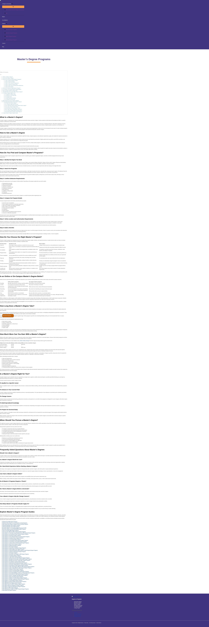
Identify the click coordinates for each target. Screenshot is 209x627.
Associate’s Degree (78, 601)
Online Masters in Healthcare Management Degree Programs (14, 551)
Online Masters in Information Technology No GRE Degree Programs (15, 554)
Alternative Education (78, 605)
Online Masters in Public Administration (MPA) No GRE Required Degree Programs (18, 566)
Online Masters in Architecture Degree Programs (11, 535)
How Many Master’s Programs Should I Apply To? (14, 111)
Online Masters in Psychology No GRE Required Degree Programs (15, 565)
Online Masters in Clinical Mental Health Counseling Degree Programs (15, 536)
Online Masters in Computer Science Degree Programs (12, 537)
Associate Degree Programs (11, 29)
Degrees (3, 23)
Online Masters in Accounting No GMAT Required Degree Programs (15, 534)
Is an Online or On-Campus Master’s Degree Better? (12, 89)
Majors (3, 16)
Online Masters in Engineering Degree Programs (11, 545)
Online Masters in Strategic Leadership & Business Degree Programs (15, 579)
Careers (3, 43)
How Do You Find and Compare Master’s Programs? (12, 79)
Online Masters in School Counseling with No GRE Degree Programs (15, 571)
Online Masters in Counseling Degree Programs (11, 539)
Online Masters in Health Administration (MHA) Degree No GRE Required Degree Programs (20, 550)
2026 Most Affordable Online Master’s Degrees (11, 525)
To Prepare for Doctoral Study (10, 99)
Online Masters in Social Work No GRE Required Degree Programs (15, 574)
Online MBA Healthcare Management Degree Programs (13, 585)
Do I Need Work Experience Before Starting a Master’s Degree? (16, 105)
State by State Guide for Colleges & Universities (15, 9)
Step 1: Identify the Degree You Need (12, 80)
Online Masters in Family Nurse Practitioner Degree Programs (14, 547)
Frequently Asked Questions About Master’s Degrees (12, 101)
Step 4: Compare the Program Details (12, 84)
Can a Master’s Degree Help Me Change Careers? (14, 110)
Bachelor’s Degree (77, 602)
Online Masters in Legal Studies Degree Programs (12, 556)
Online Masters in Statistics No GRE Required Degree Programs (14, 577)
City (6, 13)
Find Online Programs (7, 315)
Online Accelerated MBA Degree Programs (10, 530)
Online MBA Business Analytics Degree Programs (11, 582)
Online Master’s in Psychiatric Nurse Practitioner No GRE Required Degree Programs (18, 532)
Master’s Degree (77, 604)
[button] (12, 4)
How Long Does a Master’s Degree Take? (10, 90)
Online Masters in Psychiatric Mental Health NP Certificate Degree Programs (17, 564)
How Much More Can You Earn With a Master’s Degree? (13, 91)
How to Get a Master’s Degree (8, 78)
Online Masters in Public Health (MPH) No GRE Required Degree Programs (16, 567)
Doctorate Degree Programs (11, 39)
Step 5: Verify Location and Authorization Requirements (14, 85)
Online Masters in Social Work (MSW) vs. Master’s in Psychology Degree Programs (18, 572)
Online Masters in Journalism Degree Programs (11, 555)
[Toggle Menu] (13, 7)
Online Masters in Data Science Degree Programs (11, 544)
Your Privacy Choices (92, 622)
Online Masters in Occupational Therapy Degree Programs (13, 561)
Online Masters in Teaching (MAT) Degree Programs (12, 580)
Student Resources (77, 613)
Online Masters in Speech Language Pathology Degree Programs (14, 575)
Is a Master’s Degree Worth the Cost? (12, 104)
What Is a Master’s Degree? (8, 76)
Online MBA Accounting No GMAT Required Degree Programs (14, 581)
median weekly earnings (24, 340)
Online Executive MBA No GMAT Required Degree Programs (14, 531)
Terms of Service (98, 622)
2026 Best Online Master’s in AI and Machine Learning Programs (14, 522)
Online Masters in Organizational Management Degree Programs (14, 562)
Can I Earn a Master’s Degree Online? (12, 106)
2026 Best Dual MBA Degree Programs (9, 521)
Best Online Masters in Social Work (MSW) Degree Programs (14, 529)
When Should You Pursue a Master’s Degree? (11, 100)
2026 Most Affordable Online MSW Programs (10, 526)
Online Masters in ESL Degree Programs (10, 546)
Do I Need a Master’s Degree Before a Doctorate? (14, 109)
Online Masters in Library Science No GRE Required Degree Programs (16, 557)
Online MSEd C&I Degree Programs (9, 590)
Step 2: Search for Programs (10, 81)
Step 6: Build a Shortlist (9, 86)
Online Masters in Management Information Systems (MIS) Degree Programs (17, 559)
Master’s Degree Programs (11, 36)
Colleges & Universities (6, 3)
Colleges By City (77, 616)
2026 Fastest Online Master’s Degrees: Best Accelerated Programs (15, 524)
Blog (3, 46)
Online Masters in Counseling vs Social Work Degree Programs (14, 541)
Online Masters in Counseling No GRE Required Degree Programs (15, 540)
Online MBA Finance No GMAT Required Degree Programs (13, 584)
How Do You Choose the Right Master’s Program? (11, 88)
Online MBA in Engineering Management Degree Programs (13, 586)
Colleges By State (77, 615)
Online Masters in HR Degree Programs (10, 552)
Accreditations (5, 20)
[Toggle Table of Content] (1, 74)
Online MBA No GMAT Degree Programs (10, 587)
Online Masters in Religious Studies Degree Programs (12, 569)
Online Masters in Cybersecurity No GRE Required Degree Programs (15, 542)
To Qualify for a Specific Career (11, 94)
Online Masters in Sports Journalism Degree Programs (12, 576)
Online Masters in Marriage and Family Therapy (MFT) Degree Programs (16, 560)
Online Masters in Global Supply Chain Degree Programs (13, 549)
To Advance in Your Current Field (11, 95)
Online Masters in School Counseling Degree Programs (13, 570)
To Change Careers (9, 96)
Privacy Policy (86, 622)
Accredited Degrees (78, 606)
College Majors (77, 607)
